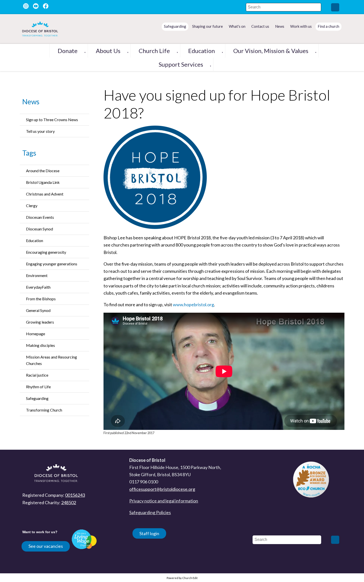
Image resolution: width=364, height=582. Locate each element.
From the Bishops (41, 298)
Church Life (154, 50)
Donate (68, 50)
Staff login (149, 533)
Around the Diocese (42, 170)
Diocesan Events (40, 217)
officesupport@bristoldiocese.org (162, 489)
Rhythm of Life (38, 386)
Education (201, 50)
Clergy (31, 205)
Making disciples (40, 345)
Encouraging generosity (46, 252)
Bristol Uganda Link (43, 182)
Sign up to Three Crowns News (52, 119)
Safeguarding (37, 398)
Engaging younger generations (51, 263)
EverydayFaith (38, 287)
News (30, 101)
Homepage (35, 333)
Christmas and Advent (44, 194)
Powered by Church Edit (182, 578)
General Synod (38, 310)
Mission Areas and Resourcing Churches (51, 360)
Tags (29, 153)
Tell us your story (40, 131)
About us (108, 50)
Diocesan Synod (39, 228)
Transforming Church (44, 410)
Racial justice (37, 375)
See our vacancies (45, 546)
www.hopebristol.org (193, 304)
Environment (37, 275)
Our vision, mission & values (270, 50)
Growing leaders (40, 322)
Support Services (181, 64)
